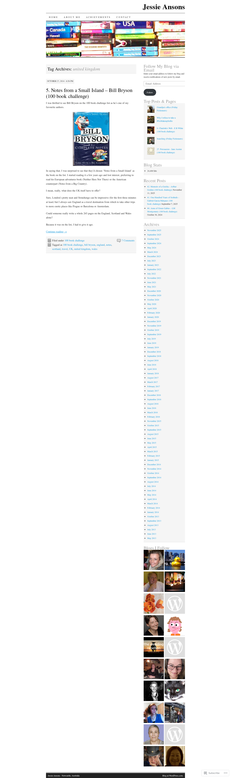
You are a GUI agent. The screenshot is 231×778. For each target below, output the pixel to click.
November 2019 (154, 325)
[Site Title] (154, 560)
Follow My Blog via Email (161, 68)
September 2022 (154, 269)
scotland (56, 249)
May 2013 (151, 538)
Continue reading (56, 231)
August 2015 (152, 434)
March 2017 (152, 382)
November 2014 (154, 468)
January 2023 (153, 264)
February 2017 (153, 386)
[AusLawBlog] (175, 560)
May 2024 (151, 247)
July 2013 (151, 529)
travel (65, 249)
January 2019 (153, 347)
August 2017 (152, 377)
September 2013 (154, 520)
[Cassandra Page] (175, 669)
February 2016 (153, 416)
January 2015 (153, 460)
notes (108, 244)
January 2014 (153, 512)
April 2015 (152, 447)
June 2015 (151, 438)
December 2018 (154, 351)
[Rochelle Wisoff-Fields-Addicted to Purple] (154, 756)
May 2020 (151, 303)
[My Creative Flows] (154, 669)
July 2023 (151, 260)
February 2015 (153, 455)
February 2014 (153, 507)
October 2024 (153, 238)
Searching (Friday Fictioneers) (170, 138)
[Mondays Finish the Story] (175, 691)
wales (94, 249)
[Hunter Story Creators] (175, 582)
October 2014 (153, 473)
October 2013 (153, 516)
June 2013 (151, 533)
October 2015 (153, 425)
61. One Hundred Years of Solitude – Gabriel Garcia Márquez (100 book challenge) (163, 200)
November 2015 (154, 421)
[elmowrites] (154, 625)
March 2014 (152, 503)
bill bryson (89, 244)
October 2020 (153, 299)
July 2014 (151, 486)
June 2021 (151, 282)
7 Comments (128, 240)
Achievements (98, 17)
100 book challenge (74, 240)
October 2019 (153, 329)
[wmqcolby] (154, 582)
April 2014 (152, 499)
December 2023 (154, 256)
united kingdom (82, 249)
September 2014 (154, 477)
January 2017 (153, 390)
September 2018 (154, 355)
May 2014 (151, 494)
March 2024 (152, 251)
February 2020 (153, 312)
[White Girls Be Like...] (154, 713)
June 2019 (151, 342)
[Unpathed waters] (154, 691)
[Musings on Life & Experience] (154, 734)
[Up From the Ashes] (175, 713)
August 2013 (152, 525)
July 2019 (151, 338)
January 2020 (153, 316)
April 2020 (152, 308)
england (101, 244)
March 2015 (152, 451)
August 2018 (152, 360)
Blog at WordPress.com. (172, 775)
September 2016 (154, 399)
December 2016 (154, 395)
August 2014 (152, 481)
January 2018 (153, 373)
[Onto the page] (154, 603)
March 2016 (152, 412)
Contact (123, 17)
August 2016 (152, 403)
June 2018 (151, 364)
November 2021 (154, 277)
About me (72, 17)
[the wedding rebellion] (154, 647)
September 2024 (154, 243)
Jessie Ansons (164, 6)
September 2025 (154, 234)
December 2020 (154, 290)
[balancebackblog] (175, 625)
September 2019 (154, 334)
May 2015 (151, 442)
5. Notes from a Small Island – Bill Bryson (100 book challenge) (89, 93)
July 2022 (151, 273)
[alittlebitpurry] (175, 734)
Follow (150, 92)
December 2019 (154, 321)
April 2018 (152, 368)
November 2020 (154, 295)
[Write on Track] (175, 647)
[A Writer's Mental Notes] (175, 756)
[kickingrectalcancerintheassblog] (175, 603)
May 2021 (151, 286)
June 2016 (151, 408)
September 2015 (154, 429)
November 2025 (154, 230)
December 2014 (154, 464)
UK (71, 249)
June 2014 (151, 490)
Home (53, 17)
